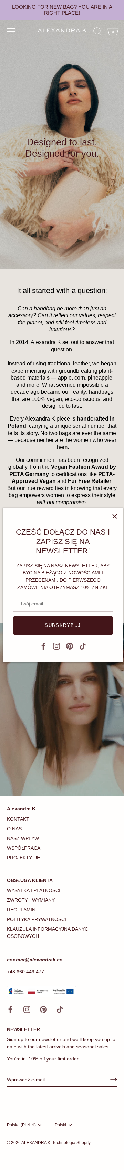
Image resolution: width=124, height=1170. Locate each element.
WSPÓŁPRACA (23, 848)
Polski (60, 1124)
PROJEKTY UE (23, 857)
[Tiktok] (82, 645)
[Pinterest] (69, 645)
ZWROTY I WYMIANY (31, 900)
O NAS (14, 828)
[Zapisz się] (113, 1079)
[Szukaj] (97, 32)
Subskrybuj (63, 625)
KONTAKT (18, 819)
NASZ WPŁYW (23, 838)
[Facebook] (43, 645)
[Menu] (11, 31)
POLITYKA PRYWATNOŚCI (36, 919)
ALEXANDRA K (35, 1142)
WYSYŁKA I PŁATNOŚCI (33, 890)
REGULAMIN (21, 909)
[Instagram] (56, 645)
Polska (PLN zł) (21, 1124)
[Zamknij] (114, 516)
